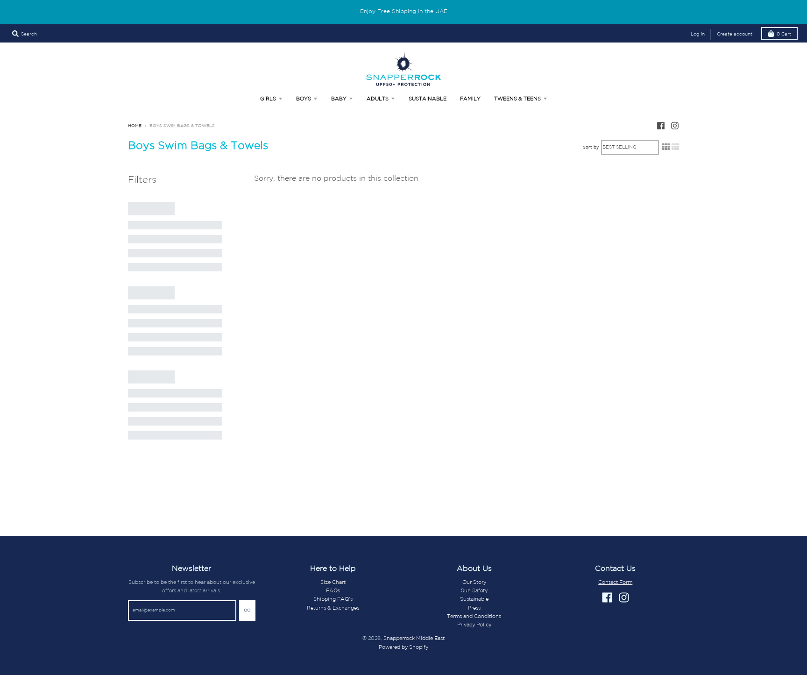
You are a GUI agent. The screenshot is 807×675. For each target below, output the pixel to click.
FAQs (333, 591)
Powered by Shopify (403, 647)
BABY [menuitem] (339, 99)
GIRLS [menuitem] (268, 99)
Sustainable (474, 599)
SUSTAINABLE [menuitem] (427, 99)
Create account (734, 34)
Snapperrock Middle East (414, 638)
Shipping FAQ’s (333, 599)
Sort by (591, 147)
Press (474, 608)
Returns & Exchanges (333, 608)
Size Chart (333, 582)
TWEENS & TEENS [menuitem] (517, 99)
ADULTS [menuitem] (378, 99)
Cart (784, 34)
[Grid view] (666, 147)
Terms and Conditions (474, 616)
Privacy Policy (474, 625)
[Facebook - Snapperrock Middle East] (661, 125)
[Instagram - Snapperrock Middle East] (675, 125)
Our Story (474, 582)
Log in (698, 34)
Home (135, 126)
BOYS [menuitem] (303, 99)
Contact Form (615, 582)
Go (247, 610)
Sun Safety (474, 591)
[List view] (675, 147)
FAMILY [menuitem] (470, 99)
